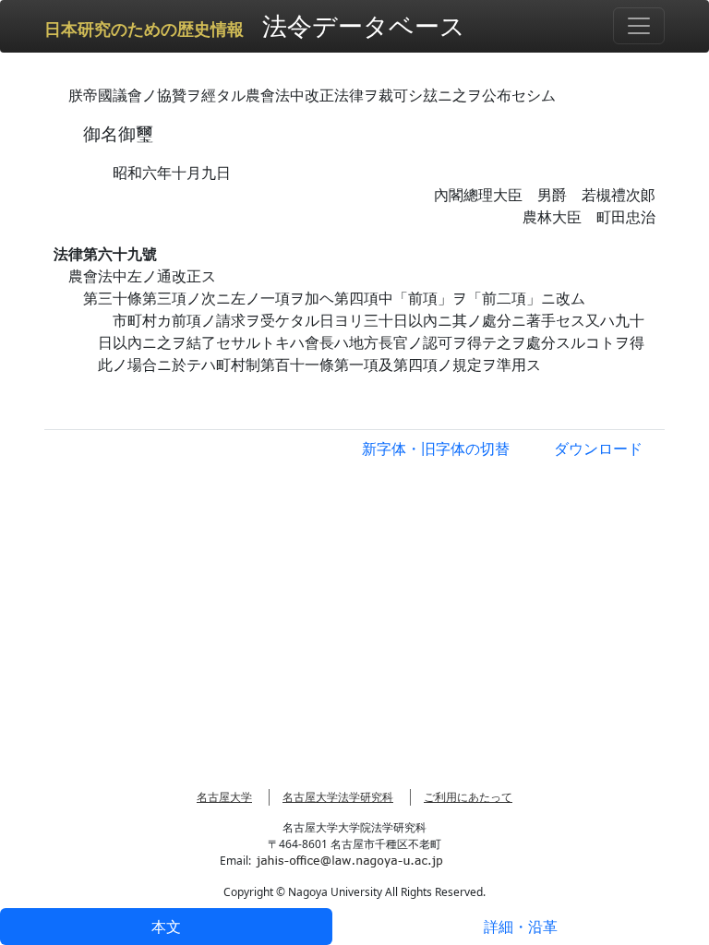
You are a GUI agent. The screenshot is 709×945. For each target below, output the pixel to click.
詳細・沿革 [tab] (521, 926)
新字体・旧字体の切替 (436, 448)
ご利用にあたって (468, 797)
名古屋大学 (224, 797)
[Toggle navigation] (639, 25)
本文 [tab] (166, 926)
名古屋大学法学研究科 (337, 797)
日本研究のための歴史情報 (144, 29)
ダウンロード (598, 448)
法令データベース (363, 25)
